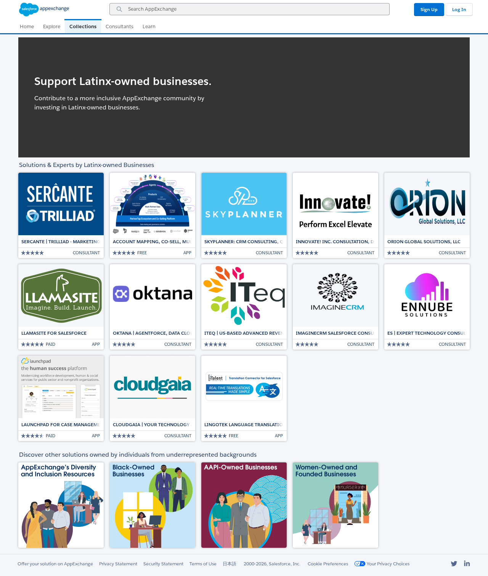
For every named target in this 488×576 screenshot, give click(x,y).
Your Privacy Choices (387, 563)
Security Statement (163, 563)
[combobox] (249, 9)
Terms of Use (203, 563)
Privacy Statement (118, 563)
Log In (459, 9)
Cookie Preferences (328, 563)
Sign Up (429, 9)
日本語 (229, 563)
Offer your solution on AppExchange (55, 563)
